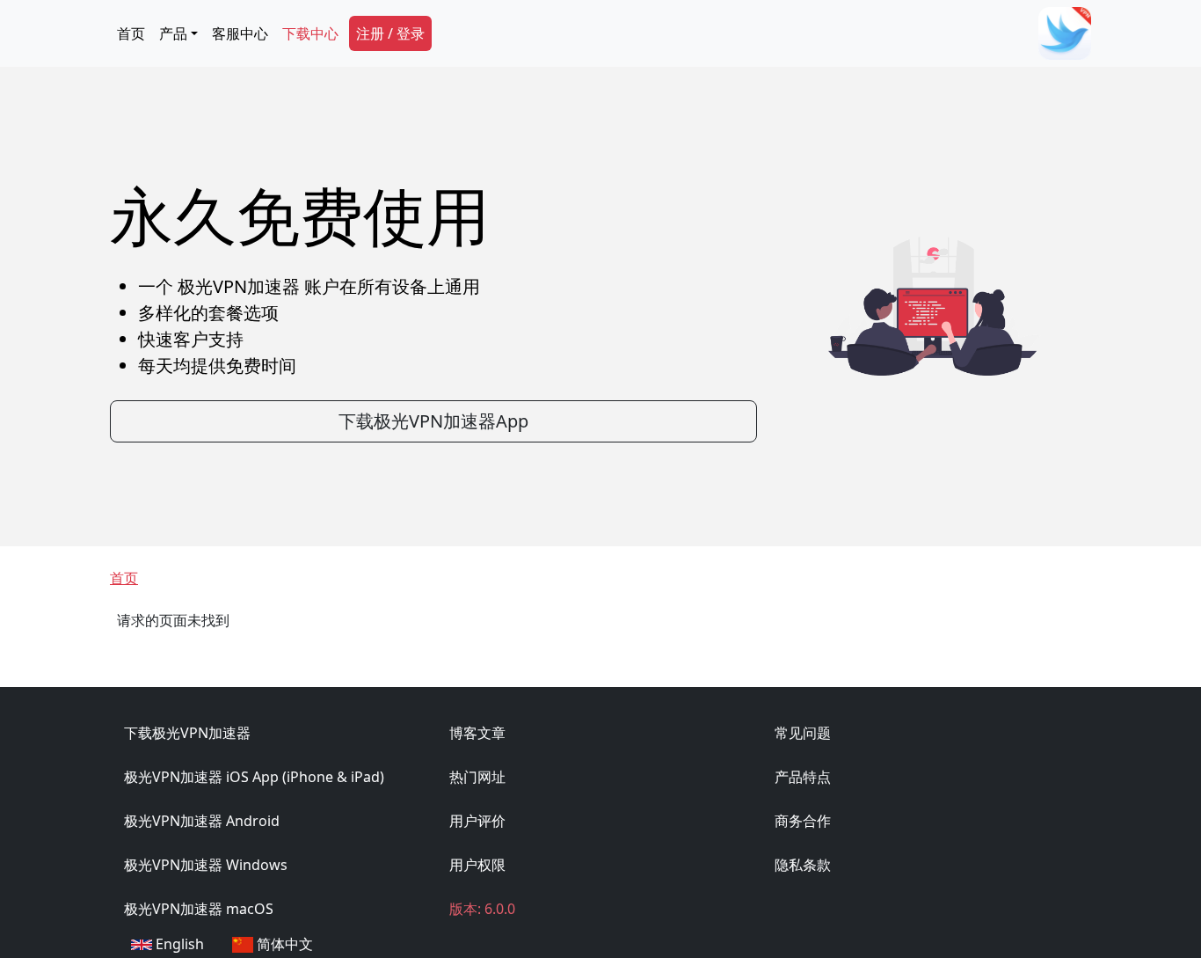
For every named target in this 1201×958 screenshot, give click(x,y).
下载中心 (310, 33)
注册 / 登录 (390, 33)
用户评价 (477, 820)
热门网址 (477, 776)
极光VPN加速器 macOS (198, 908)
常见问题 (803, 732)
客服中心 (240, 33)
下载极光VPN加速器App (433, 421)
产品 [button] (173, 33)
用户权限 (477, 864)
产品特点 (803, 776)
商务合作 (803, 820)
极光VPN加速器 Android (202, 820)
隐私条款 (803, 864)
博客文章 (477, 732)
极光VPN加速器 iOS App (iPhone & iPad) (254, 776)
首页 (131, 33)
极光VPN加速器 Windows (206, 864)
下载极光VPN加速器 (187, 732)
